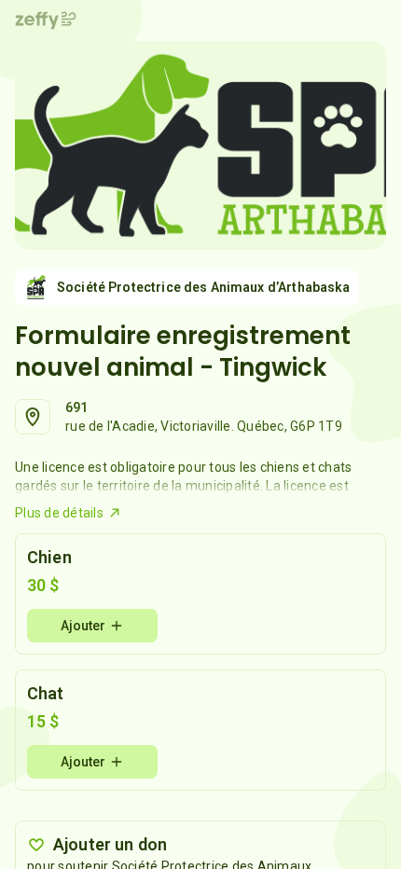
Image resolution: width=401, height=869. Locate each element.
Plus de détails (59, 512)
